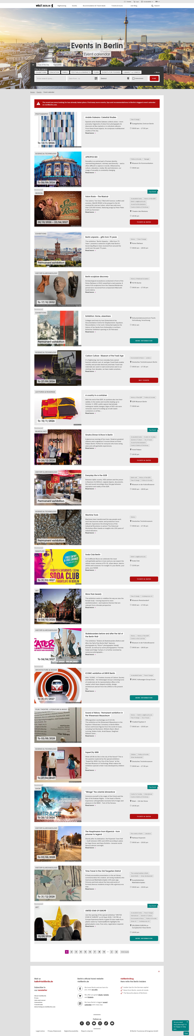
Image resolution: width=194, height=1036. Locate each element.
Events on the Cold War (138, 638)
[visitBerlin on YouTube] (94, 1023)
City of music (148, 440)
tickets (90, 997)
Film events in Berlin (137, 833)
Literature (148, 833)
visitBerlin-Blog (127, 979)
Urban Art (134, 921)
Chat (186, 1033)
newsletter (42, 990)
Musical (39, 193)
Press (36, 998)
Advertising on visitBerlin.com (44, 1007)
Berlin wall (134, 477)
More (158, 72)
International (148, 794)
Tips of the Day (43, 65)
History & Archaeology (46, 273)
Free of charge (135, 119)
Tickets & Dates (144, 222)
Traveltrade (38, 1004)
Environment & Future (137, 358)
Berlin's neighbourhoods (138, 201)
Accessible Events (136, 198)
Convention (38, 1002)
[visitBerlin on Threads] (88, 1023)
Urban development (137, 757)
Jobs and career (40, 1000)
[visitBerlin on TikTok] (106, 1023)
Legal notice (40, 1031)
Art (37, 590)
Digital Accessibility (71, 1031)
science (148, 358)
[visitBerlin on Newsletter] (112, 1023)
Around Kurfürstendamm (138, 204)
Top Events (57, 65)
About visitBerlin (40, 996)
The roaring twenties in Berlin (139, 873)
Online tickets (139, 78)
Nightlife (39, 551)
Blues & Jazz (41, 431)
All (33, 65)
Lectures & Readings (45, 392)
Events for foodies (150, 437)
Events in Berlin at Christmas (139, 207)
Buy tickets (144, 380)
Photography (41, 114)
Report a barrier (87, 1031)
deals (100, 995)
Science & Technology (45, 153)
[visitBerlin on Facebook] (82, 1023)
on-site (95, 990)
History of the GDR (150, 198)
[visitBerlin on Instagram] (100, 1023)
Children (133, 754)
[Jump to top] (159, 972)
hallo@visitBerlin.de (43, 981)
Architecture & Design (46, 670)
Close (187, 1022)
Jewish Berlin (135, 876)
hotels (106, 995)
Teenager (146, 159)
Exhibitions (40, 233)
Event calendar (97, 54)
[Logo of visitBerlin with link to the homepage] (44, 5)
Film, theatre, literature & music (51, 709)
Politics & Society (136, 159)
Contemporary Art (147, 596)
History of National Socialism (140, 279)
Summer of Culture (136, 440)
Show (38, 788)
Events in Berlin (97, 45)
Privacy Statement (54, 1031)
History (133, 239)
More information (144, 341)
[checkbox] (41, 72)
